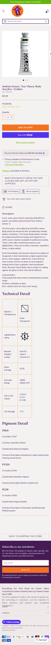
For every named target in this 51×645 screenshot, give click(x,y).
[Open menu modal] (3, 11)
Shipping (6, 171)
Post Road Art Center (22, 626)
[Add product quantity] (11, 117)
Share (8, 207)
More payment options (25, 142)
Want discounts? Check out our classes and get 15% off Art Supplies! (24, 181)
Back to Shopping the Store (25, 536)
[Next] (45, 2)
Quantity (5, 112)
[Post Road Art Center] (25, 11)
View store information (14, 165)
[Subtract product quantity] (4, 117)
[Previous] (5, 2)
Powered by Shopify (8, 630)
